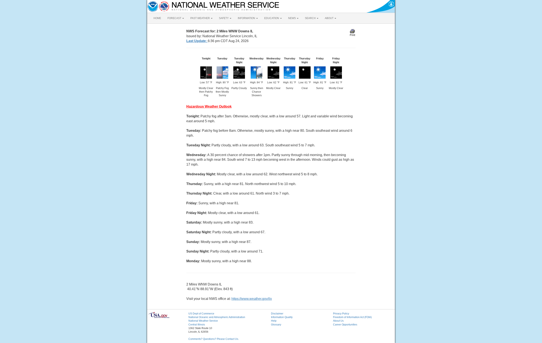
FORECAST (174, 18)
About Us (338, 320)
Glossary (276, 324)
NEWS (292, 18)
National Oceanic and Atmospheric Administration (216, 317)
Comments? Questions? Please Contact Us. (213, 339)
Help (274, 320)
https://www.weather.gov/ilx (251, 298)
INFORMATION (247, 18)
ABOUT (329, 18)
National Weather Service (203, 320)
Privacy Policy (341, 313)
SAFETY (224, 18)
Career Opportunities (345, 324)
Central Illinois (196, 324)
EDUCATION (272, 18)
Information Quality (282, 317)
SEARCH (310, 18)
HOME (157, 18)
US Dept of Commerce (201, 313)
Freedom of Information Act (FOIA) (352, 317)
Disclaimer (277, 313)
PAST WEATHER (200, 18)
